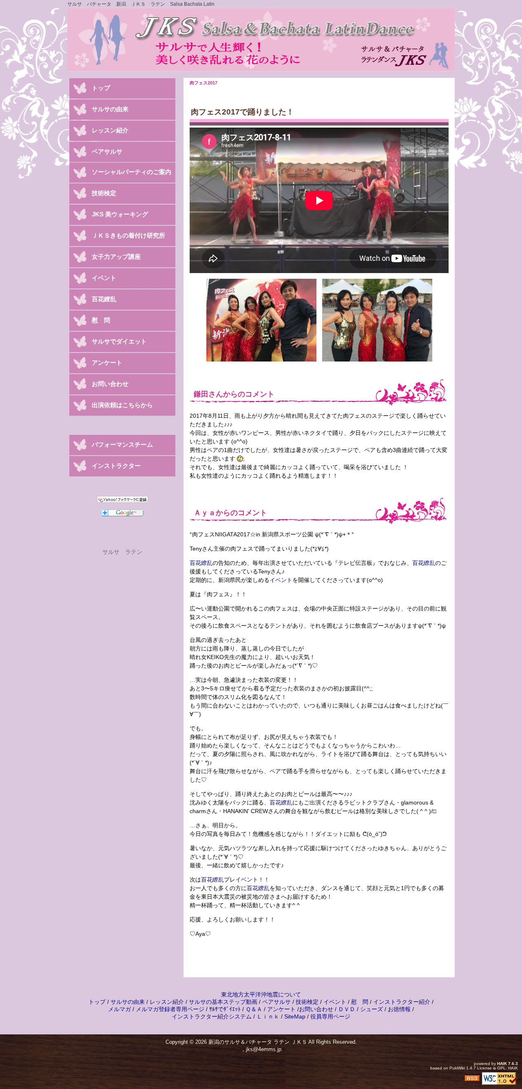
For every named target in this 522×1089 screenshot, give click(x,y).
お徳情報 (399, 1009)
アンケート (107, 362)
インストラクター (116, 465)
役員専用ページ (330, 1016)
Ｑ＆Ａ (254, 1009)
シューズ (371, 1009)
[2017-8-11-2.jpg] (377, 319)
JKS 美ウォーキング (120, 214)
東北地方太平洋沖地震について (261, 994)
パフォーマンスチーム (122, 444)
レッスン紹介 (110, 130)
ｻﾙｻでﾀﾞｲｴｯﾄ (225, 1009)
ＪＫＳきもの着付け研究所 (128, 235)
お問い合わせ (110, 383)
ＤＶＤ (346, 1009)
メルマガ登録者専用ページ (170, 1009)
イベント (281, 580)
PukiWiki (457, 1068)
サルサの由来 (110, 109)
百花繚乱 (201, 563)
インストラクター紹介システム (212, 1016)
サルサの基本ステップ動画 (223, 1002)
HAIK (502, 1063)
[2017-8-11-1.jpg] (261, 319)
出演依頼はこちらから (122, 404)
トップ (101, 87)
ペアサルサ (276, 1002)
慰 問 (101, 320)
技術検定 (104, 193)
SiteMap (294, 1016)
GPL (501, 1068)
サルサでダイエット (119, 341)
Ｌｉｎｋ (268, 1016)
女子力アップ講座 (116, 256)
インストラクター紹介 (401, 1002)
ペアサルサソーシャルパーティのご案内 (131, 161)
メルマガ (119, 1009)
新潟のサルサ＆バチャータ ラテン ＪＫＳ (257, 1042)
